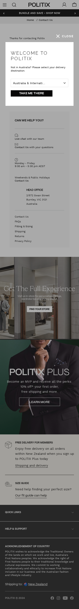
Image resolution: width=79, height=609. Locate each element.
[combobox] (39, 83)
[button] (65, 36)
